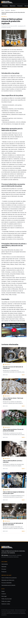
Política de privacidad (6, 598)
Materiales (12, 5)
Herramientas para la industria (8, 585)
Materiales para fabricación (7, 580)
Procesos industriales (6, 582)
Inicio (2, 10)
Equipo (3, 591)
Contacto (3, 593)
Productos (5, 5)
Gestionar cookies (5, 603)
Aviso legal (3, 596)
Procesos (19, 5)
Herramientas (4, 564)
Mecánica (13, 10)
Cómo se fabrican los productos (9, 577)
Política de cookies (5, 601)
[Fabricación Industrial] (7, 2)
